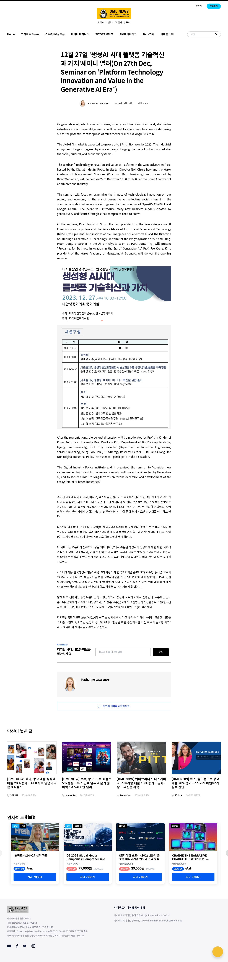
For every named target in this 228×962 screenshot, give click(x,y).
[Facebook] (17, 946)
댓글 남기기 (143, 103)
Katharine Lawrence (98, 103)
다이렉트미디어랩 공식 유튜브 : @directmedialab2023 (141, 915)
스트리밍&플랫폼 (55, 34)
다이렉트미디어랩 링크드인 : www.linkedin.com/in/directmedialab (148, 920)
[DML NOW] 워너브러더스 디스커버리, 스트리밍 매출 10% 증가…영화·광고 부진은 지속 (141, 783)
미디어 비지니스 (80, 34)
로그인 (199, 6)
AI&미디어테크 (128, 34)
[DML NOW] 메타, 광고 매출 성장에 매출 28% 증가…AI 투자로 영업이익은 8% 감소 (31, 783)
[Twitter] (24, 946)
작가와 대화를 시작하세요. (116, 706)
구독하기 (214, 6)
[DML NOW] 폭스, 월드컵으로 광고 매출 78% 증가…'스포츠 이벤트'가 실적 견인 (195, 783)
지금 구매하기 (35, 877)
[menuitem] (113, 22)
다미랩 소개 (167, 34)
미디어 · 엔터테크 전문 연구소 (113, 22)
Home (11, 34)
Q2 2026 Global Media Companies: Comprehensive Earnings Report (85, 857)
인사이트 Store (30, 34)
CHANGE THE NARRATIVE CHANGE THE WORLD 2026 (190, 857)
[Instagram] (33, 946)
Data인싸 (148, 34)
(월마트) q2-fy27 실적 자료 (31, 855)
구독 (161, 652)
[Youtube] (9, 946)
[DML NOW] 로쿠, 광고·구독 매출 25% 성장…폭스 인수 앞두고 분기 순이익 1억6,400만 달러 (86, 783)
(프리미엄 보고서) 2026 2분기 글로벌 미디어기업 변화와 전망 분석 (139, 857)
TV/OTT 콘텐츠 (104, 34)
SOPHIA (14, 795)
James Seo (70, 795)
